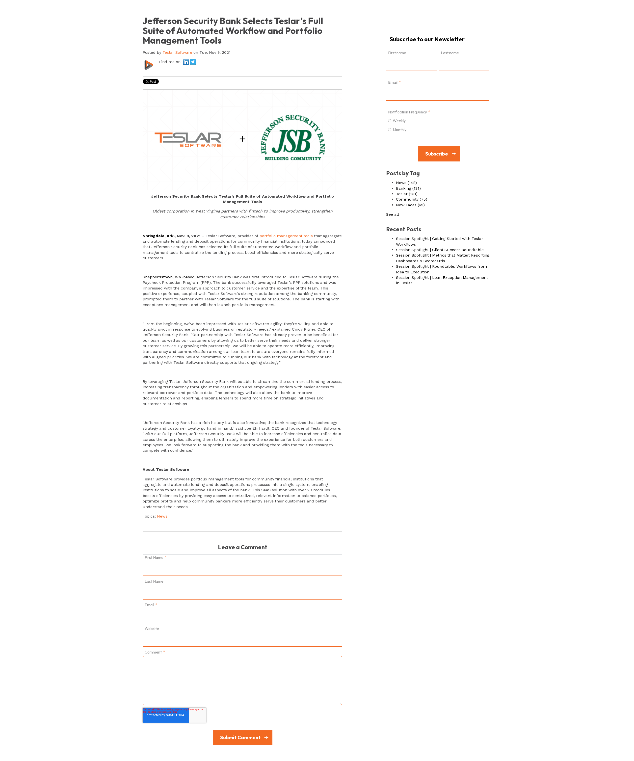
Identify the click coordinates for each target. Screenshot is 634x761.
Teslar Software (177, 52)
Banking (408, 188)
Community (411, 199)
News (162, 516)
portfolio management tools (286, 236)
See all (392, 214)
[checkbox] (437, 124)
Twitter (193, 62)
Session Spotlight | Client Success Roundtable (440, 249)
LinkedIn (186, 62)
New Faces (410, 205)
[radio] (437, 120)
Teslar (407, 193)
